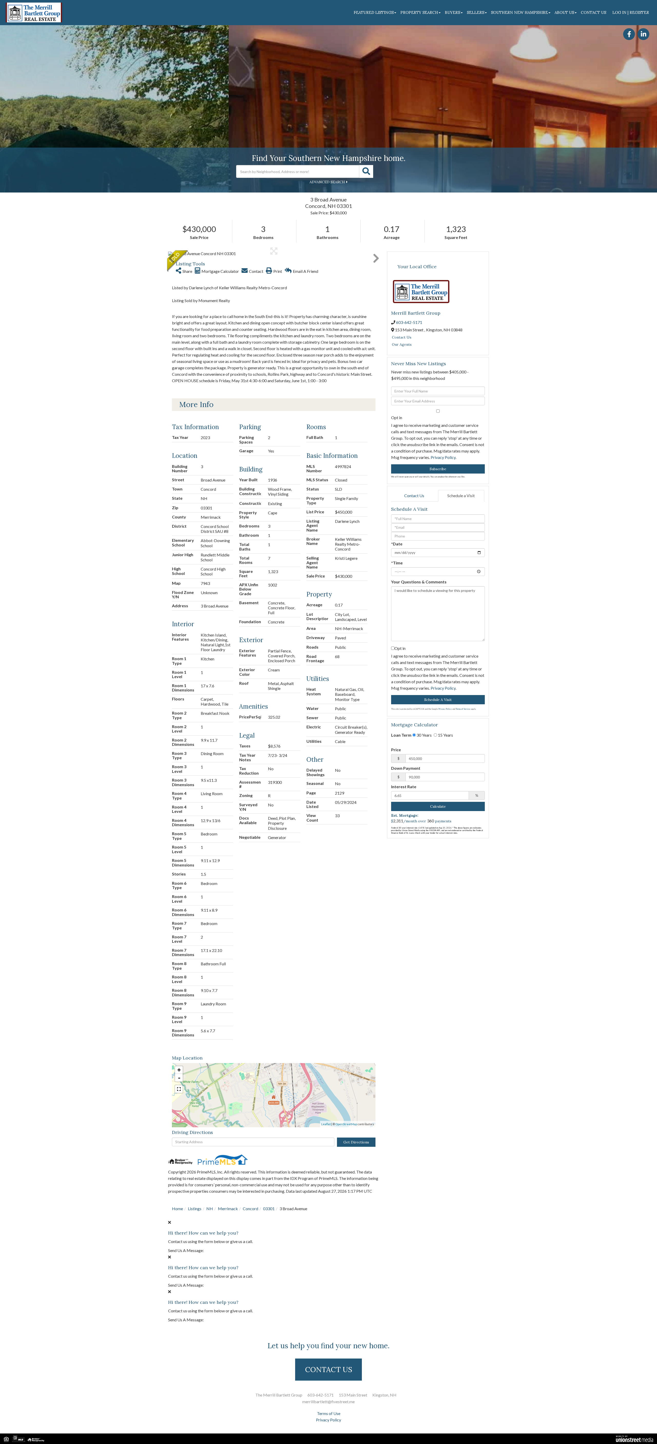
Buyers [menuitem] (452, 12)
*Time (397, 562)
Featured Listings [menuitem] (374, 12)
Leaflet (326, 1124)
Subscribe (438, 469)
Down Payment (405, 768)
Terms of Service (463, 709)
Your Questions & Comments (419, 581)
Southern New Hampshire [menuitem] (519, 12)
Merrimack (228, 1208)
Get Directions (356, 1142)
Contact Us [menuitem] (593, 12)
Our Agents (402, 344)
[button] (366, 171)
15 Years (445, 735)
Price (396, 749)
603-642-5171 (409, 322)
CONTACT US (328, 1369)
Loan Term (401, 735)
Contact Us (401, 337)
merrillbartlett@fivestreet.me (328, 1401)
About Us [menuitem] (564, 12)
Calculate (438, 806)
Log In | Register (630, 12)
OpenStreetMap (346, 1124)
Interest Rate (403, 786)
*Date (396, 543)
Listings (194, 1208)
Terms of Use (328, 1413)
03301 (269, 1208)
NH (209, 1208)
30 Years (424, 735)
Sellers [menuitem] (475, 12)
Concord (250, 1208)
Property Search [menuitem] (419, 12)
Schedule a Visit (461, 495)
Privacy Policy (443, 457)
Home (177, 1208)
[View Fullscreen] (179, 1089)
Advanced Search (327, 182)
